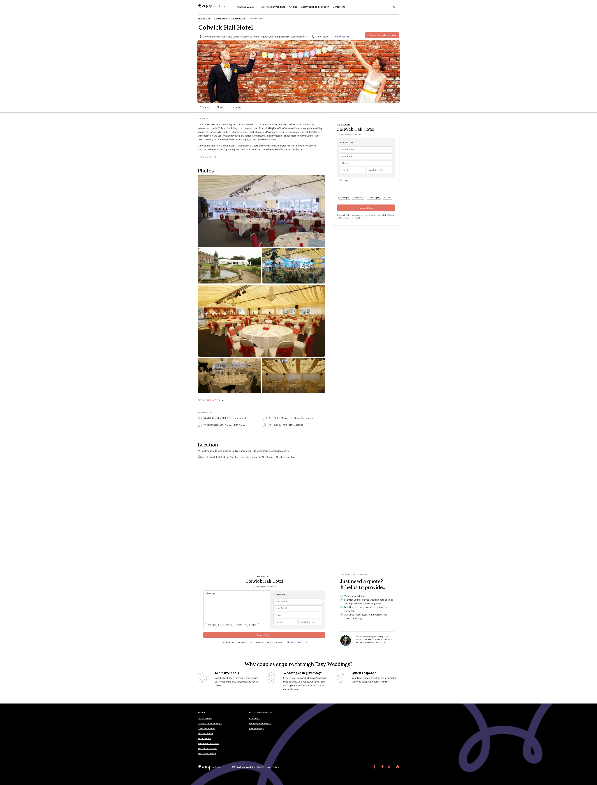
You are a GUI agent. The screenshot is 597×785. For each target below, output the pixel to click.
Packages (345, 198)
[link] (374, 767)
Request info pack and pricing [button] (382, 35)
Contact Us (339, 6)
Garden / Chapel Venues (210, 723)
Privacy (277, 766)
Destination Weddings (273, 6)
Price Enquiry (374, 198)
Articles (293, 6)
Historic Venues (205, 733)
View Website (341, 36)
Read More (205, 157)
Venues (201, 712)
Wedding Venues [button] (245, 6)
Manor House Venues (208, 743)
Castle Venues (205, 718)
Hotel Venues (204, 738)
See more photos (209, 400)
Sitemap (265, 766)
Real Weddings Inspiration (315, 6)
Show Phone (322, 36)
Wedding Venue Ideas (260, 723)
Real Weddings (256, 728)
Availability (359, 198)
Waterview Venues (207, 753)
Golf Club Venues (206, 728)
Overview (204, 107)
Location (236, 107)
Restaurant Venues (207, 748)
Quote (388, 198)
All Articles (254, 718)
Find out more (380, 642)
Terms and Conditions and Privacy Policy (290, 642)
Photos (220, 107)
